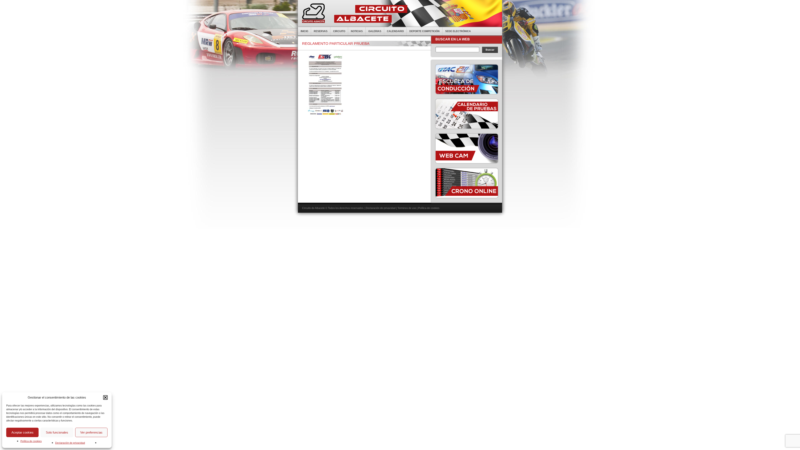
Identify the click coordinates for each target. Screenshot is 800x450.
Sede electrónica (458, 31)
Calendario (395, 31)
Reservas (321, 31)
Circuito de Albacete (313, 208)
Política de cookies (31, 441)
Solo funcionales (57, 432)
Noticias (357, 31)
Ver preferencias (91, 432)
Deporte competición (424, 31)
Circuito (339, 31)
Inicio (304, 31)
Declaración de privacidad (70, 442)
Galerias (374, 31)
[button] (105, 397)
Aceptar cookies (22, 432)
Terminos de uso (407, 208)
